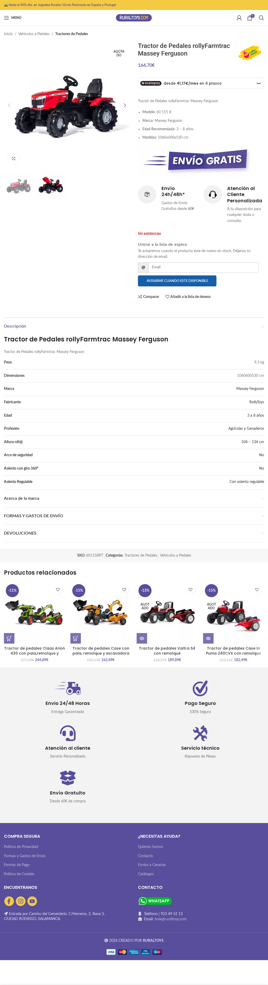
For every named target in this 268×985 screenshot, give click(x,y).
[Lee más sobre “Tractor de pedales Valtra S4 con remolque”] (142, 638)
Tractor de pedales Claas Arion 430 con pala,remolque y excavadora (34, 653)
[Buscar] (261, 18)
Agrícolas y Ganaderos (246, 429)
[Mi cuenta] (239, 18)
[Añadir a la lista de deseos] (58, 589)
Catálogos (146, 874)
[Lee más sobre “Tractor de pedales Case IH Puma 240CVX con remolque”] (208, 638)
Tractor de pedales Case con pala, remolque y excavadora (100, 651)
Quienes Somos (150, 847)
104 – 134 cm (252, 442)
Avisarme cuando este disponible (177, 281)
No (261, 455)
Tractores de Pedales (71, 34)
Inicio (8, 34)
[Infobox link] (168, 198)
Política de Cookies (19, 874)
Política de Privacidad (21, 847)
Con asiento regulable (247, 482)
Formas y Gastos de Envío (25, 856)
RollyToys (256, 402)
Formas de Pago (17, 865)
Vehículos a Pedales (33, 34)
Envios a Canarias (152, 865)
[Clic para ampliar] (14, 159)
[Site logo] (134, 18)
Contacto (145, 856)
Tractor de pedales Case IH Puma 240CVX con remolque (233, 651)
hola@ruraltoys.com (171, 919)
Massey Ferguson (250, 389)
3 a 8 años (255, 415)
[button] (9, 638)
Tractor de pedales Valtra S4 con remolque (167, 651)
